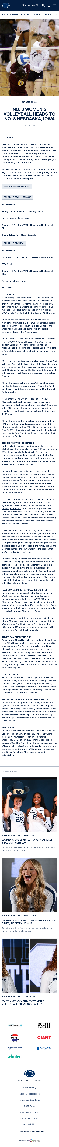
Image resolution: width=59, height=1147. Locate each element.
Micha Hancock (18, 320)
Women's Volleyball (12, 835)
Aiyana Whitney (9, 658)
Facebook (36, 225)
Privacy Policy (29, 1088)
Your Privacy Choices (29, 1112)
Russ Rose (38, 402)
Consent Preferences (29, 1094)
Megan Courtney (30, 658)
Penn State (20, 235)
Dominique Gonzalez (39, 320)
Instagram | (47, 225)
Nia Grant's (13, 653)
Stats (47, 15)
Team (36, 15)
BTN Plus (6, 264)
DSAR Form (29, 1106)
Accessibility (29, 1124)
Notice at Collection (29, 1119)
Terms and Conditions (29, 1100)
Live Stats (24, 218)
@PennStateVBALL (21, 225)
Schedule (25, 15)
